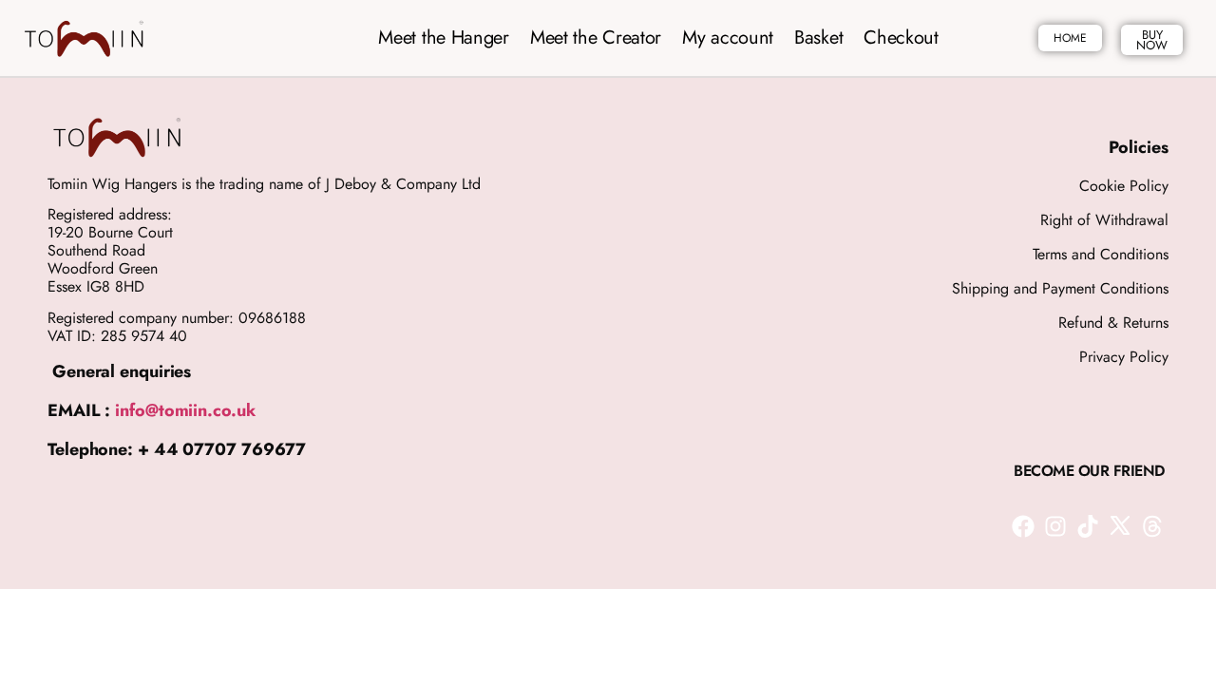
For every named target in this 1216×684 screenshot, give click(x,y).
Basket (818, 37)
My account (727, 37)
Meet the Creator (595, 37)
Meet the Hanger (443, 37)
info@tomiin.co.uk (185, 410)
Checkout (901, 37)
